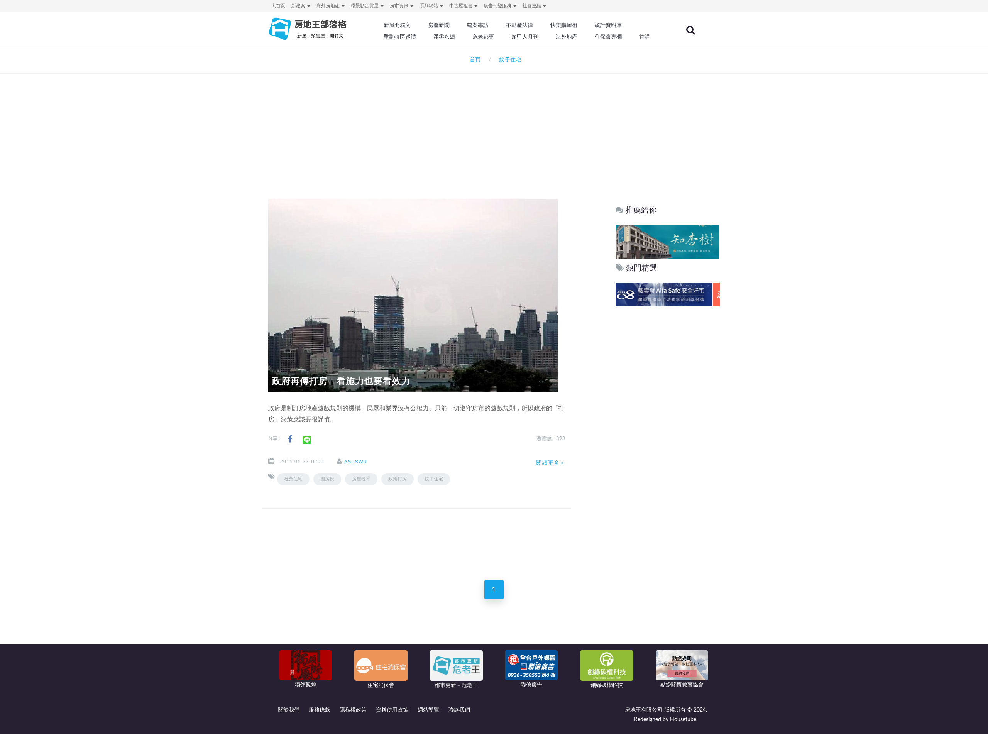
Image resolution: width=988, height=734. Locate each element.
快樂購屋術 (563, 25)
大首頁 (278, 5)
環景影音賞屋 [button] (365, 5)
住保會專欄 (608, 37)
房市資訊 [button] (399, 5)
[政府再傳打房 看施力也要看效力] (413, 295)
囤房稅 (327, 479)
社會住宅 (293, 479)
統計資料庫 (608, 25)
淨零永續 (444, 37)
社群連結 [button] (532, 5)
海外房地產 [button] (328, 5)
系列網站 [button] (429, 5)
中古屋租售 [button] (461, 5)
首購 (644, 37)
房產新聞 (439, 25)
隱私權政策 (353, 710)
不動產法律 (519, 25)
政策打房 (397, 479)
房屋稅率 (361, 479)
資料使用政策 (392, 710)
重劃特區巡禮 (400, 37)
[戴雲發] (667, 295)
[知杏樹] (667, 241)
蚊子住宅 (434, 479)
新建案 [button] (298, 5)
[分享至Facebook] (290, 439)
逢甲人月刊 (524, 37)
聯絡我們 (459, 710)
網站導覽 (428, 710)
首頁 (473, 60)
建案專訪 (478, 25)
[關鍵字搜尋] (690, 30)
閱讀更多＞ (550, 463)
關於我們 (288, 710)
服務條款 (319, 710)
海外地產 (566, 37)
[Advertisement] (494, 126)
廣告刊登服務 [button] (498, 5)
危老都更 (483, 37)
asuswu (355, 462)
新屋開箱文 (397, 25)
